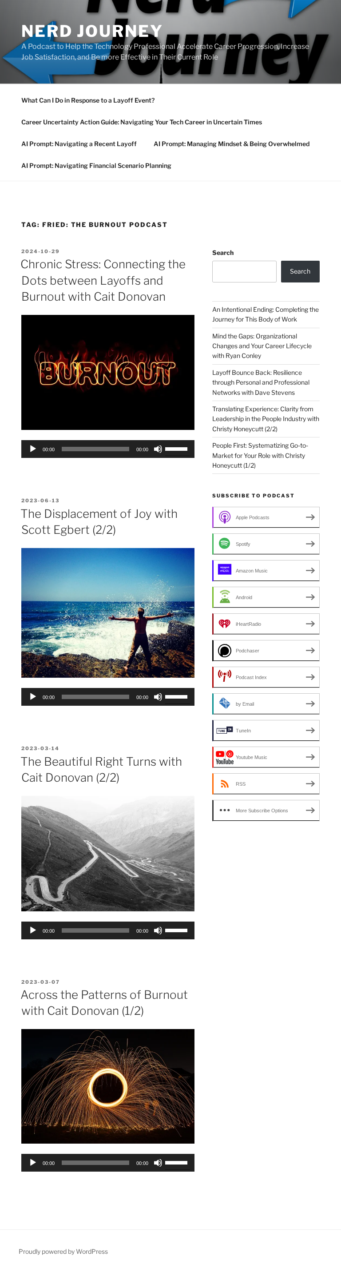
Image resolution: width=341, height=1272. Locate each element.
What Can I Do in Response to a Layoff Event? (88, 100)
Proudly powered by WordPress (63, 1251)
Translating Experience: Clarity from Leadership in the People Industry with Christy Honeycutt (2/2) (265, 419)
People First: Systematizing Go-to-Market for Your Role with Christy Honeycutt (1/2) (260, 455)
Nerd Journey (92, 31)
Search (223, 252)
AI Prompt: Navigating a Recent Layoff (79, 143)
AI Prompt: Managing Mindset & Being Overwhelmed (231, 143)
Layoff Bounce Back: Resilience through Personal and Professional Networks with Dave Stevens (260, 382)
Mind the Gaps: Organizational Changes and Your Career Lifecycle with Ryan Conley (262, 346)
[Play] (32, 449)
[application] (107, 449)
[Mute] (158, 449)
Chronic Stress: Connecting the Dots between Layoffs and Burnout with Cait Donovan (103, 280)
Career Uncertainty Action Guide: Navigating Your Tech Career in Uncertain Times (141, 122)
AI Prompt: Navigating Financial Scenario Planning (96, 165)
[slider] (177, 448)
